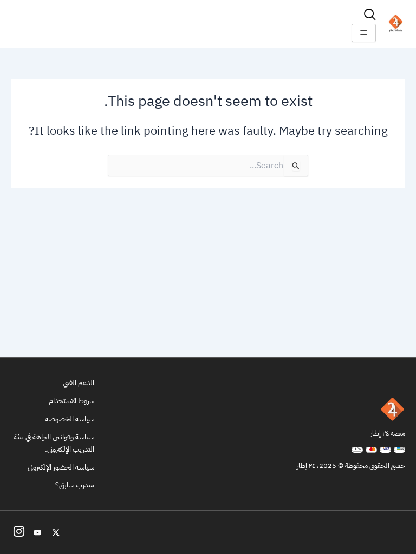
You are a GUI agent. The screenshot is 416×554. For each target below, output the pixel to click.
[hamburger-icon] (364, 33)
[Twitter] (56, 532)
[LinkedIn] (37, 532)
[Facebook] (19, 532)
